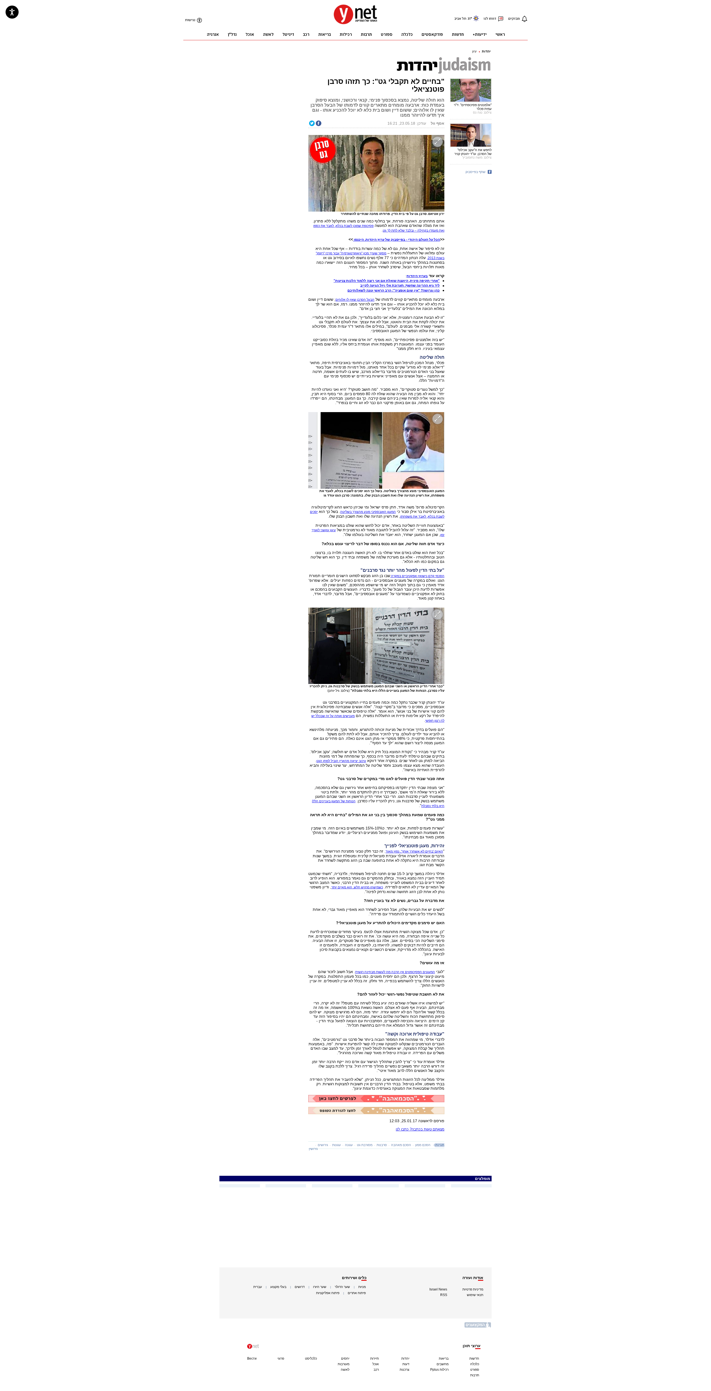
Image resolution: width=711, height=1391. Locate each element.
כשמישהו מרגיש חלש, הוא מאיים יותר (357, 887)
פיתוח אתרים (357, 1293)
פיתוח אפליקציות (327, 1293)
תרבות (474, 1375)
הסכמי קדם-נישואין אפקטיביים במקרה (417, 576)
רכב (376, 1370)
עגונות (336, 1145)
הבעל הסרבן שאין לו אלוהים (355, 300)
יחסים (345, 1358)
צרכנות (404, 1370)
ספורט (474, 1370)
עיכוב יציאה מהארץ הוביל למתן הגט (341, 761)
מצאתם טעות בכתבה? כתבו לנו (420, 1129)
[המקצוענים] (478, 1327)
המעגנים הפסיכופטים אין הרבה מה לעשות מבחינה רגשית (395, 972)
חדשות (474, 1358)
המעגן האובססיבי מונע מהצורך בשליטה (368, 512)
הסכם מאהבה (401, 1145)
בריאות (444, 1358)
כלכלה (474, 1364)
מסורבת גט (364, 1145)
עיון (474, 51)
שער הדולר (342, 1287)
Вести (252, 1358)
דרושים (300, 1287)
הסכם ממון (422, 1145)
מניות (362, 1287)
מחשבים (443, 1364)
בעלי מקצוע (278, 1287)
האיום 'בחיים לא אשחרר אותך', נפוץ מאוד (414, 851)
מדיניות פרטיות (472, 1289)
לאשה (345, 1370)
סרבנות (382, 1145)
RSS (443, 1295)
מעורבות (343, 1364)
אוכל (375, 1364)
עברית (257, 1287)
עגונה (349, 1145)
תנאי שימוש (475, 1295)
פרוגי (280, 1358)
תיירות (374, 1358)
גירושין (313, 1149)
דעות (405, 1364)
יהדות (486, 51)
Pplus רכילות (439, 1370)
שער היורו (319, 1287)
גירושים (323, 1145)
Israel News (438, 1289)
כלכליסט (311, 1358)
